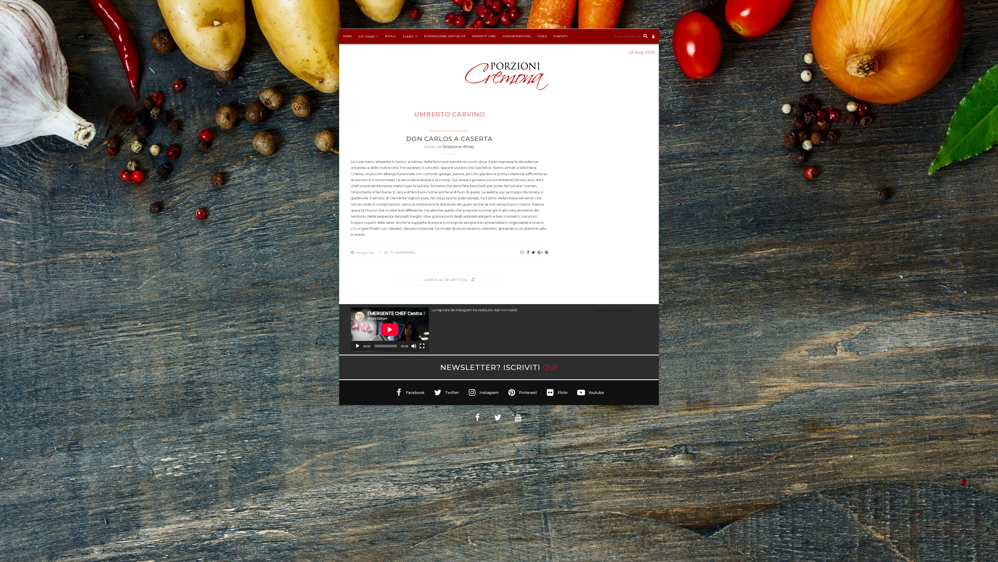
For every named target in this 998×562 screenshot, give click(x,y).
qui (550, 367)
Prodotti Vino (484, 36)
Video (542, 36)
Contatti (561, 36)
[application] (390, 330)
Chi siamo (367, 36)
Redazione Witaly (458, 146)
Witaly (390, 36)
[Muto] (413, 346)
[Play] (357, 346)
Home (347, 36)
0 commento (403, 252)
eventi (408, 36)
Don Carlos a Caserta (449, 139)
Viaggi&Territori (516, 36)
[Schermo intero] (422, 346)
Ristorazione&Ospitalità (449, 131)
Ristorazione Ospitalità (444, 36)
